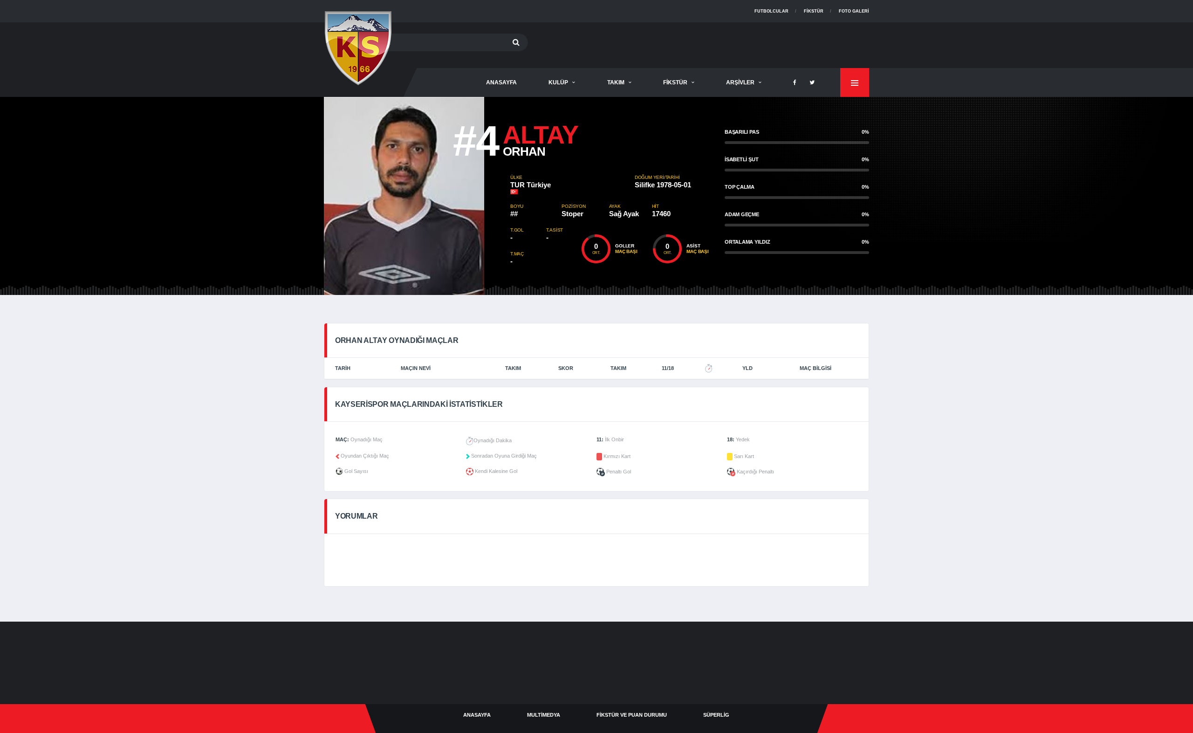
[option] (417, 196)
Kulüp (558, 82)
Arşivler (740, 82)
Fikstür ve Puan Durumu (631, 715)
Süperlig (716, 715)
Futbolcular (771, 11)
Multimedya (543, 715)
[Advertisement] (699, 43)
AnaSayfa (501, 82)
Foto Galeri (854, 11)
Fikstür (813, 11)
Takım (615, 82)
